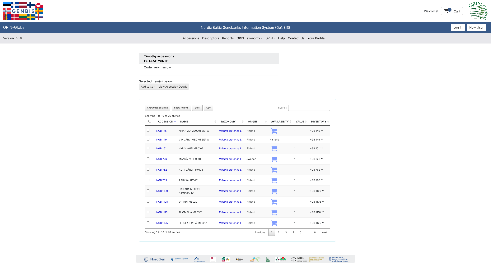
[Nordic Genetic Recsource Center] (23, 11)
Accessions (191, 38)
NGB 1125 (162, 222)
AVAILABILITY (280, 121)
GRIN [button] (269, 38)
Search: (282, 107)
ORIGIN (252, 121)
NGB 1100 (162, 190)
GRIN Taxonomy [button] (248, 38)
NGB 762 (161, 169)
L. (230, 130)
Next (324, 232)
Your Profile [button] (316, 38)
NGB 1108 (162, 201)
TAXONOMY (228, 121)
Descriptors (210, 38)
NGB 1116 (161, 212)
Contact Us (296, 38)
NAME (184, 121)
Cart (454, 10)
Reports (228, 38)
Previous (260, 232)
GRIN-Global (14, 27)
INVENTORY (318, 121)
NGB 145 (161, 130)
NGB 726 (161, 158)
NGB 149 (161, 139)
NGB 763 (161, 180)
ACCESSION (165, 121)
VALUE (300, 121)
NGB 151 (161, 148)
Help (281, 38)
